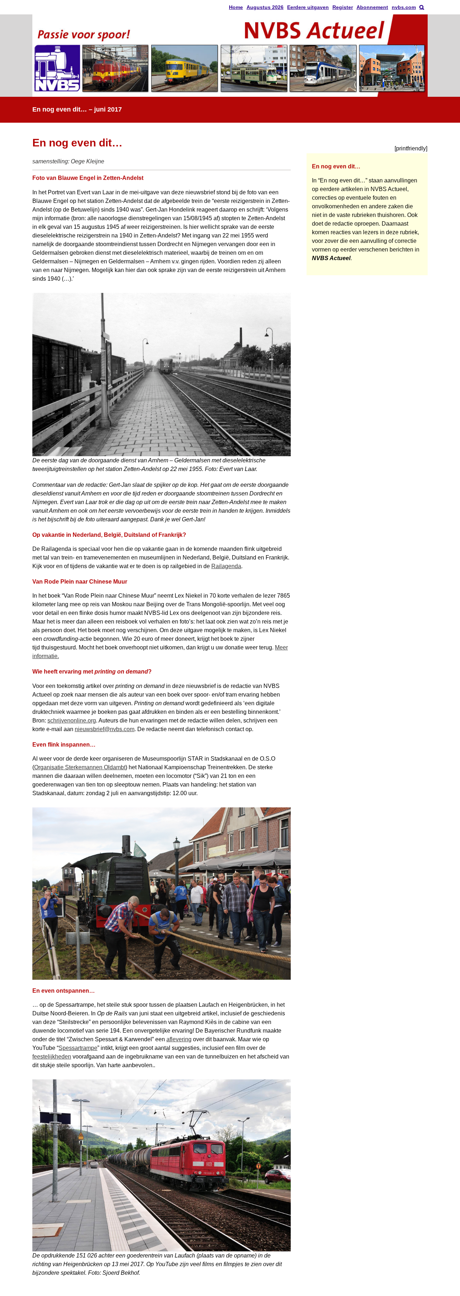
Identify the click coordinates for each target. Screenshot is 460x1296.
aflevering (179, 1039)
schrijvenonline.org (71, 720)
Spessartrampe (78, 1048)
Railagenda (226, 566)
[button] (421, 7)
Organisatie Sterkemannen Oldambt (79, 767)
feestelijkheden (51, 1056)
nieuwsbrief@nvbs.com (104, 729)
